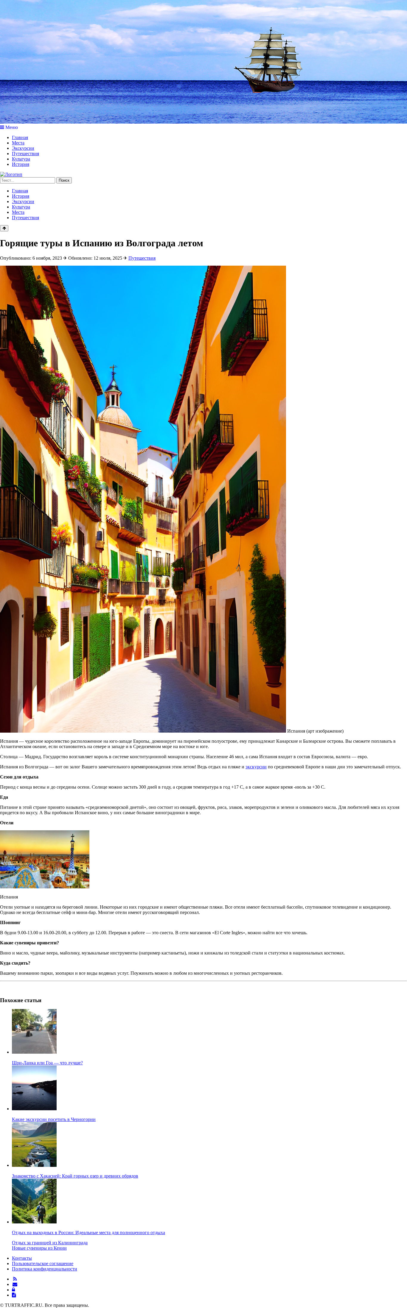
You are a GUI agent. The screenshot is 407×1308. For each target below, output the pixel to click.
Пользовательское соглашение (42, 1263)
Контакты (22, 1258)
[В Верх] (4, 228)
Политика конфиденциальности (44, 1268)
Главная (20, 137)
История (20, 164)
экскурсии (256, 766)
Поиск (64, 180)
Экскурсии (23, 148)
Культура (21, 158)
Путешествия (25, 153)
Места (18, 142)
